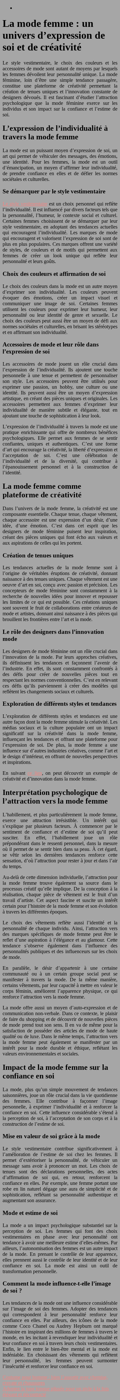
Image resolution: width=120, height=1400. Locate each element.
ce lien (35, 773)
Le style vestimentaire (25, 203)
